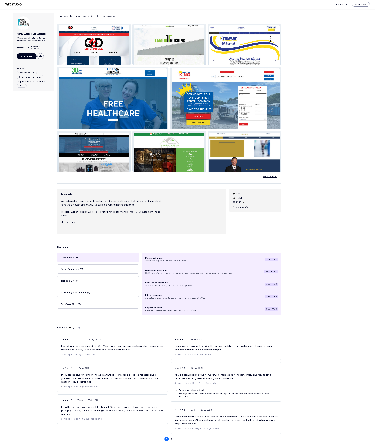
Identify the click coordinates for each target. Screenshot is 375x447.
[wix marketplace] (13, 4)
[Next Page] (177, 439)
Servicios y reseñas (106, 16)
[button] (94, 44)
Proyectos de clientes (69, 16)
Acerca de (88, 16)
